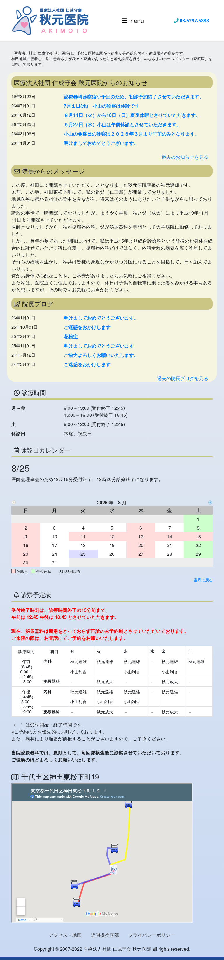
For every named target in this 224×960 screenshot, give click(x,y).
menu (135, 20)
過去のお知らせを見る (185, 157)
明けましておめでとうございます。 (101, 143)
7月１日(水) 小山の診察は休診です (101, 105)
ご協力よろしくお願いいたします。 (101, 355)
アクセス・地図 (65, 934)
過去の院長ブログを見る (182, 378)
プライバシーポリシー (151, 934)
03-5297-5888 (194, 20)
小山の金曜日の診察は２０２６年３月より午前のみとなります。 (131, 133)
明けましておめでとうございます (99, 345)
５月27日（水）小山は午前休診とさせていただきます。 (122, 124)
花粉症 (71, 336)
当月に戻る (203, 580)
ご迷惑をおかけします (87, 327)
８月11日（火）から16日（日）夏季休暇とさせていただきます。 (132, 115)
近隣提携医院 (105, 934)
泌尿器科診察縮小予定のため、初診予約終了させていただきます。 (134, 96)
